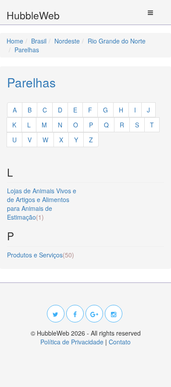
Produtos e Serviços (40, 254)
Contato (120, 341)
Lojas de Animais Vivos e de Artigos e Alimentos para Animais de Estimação (41, 203)
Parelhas (31, 82)
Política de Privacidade (71, 341)
